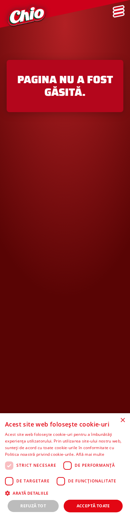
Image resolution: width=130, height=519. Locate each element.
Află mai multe (90, 454)
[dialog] (65, 466)
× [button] (122, 420)
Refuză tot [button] (33, 506)
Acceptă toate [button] (93, 506)
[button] (65, 493)
